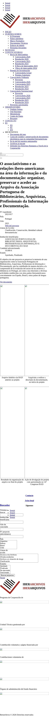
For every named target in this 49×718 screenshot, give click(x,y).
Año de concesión (4, 525)
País (1, 539)
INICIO (8, 32)
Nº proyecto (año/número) (5, 533)
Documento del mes (18, 134)
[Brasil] (8, 546)
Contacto (29, 495)
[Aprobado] (5, 566)
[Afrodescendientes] (19, 557)
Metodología (15, 114)
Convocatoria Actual (23, 73)
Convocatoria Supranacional (21, 91)
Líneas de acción (4, 551)
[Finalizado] (5, 568)
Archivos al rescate (17, 143)
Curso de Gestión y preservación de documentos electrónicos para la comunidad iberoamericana (29, 138)
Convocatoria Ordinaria (19, 77)
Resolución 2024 (22, 89)
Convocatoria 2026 (22, 57)
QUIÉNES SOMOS (13, 34)
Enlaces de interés (17, 45)
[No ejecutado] (5, 570)
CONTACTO (10, 121)
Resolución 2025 (22, 64)
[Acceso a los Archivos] (19, 555)
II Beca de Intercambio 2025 (26, 66)
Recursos (13, 118)
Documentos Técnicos (19, 43)
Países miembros (16, 39)
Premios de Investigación (20, 70)
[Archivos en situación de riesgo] (19, 559)
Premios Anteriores (22, 75)
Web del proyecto (12, 226)
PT (11, 127)
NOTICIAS (10, 50)
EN (11, 130)
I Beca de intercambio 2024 (26, 68)
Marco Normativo (17, 41)
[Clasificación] (19, 561)
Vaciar (2, 578)
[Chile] (8, 548)
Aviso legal (29, 500)
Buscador (5, 505)
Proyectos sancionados (19, 105)
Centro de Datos (16, 116)
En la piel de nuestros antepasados (23, 141)
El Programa (15, 36)
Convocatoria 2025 (22, 61)
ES (6, 123)
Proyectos (19, 80)
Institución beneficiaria (4, 518)
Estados (3, 564)
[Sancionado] (5, 573)
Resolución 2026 (22, 59)
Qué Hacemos (15, 112)
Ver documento (6, 282)
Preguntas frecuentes (18, 48)
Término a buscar (4, 511)
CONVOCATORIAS (13, 52)
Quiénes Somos (16, 109)
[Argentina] (8, 541)
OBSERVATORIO (12, 107)
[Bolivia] (8, 543)
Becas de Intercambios (19, 54)
